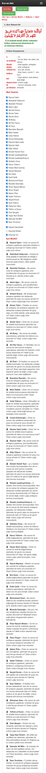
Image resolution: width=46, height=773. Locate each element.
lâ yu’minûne (11, 86)
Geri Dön (7, 9)
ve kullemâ (11, 60)
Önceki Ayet (22, 9)
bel (7, 78)
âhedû (9, 64)
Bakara (29, 17)
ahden (9, 67)
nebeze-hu (11, 69)
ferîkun (9, 73)
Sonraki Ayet (9, 13)
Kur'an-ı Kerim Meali (12, 17)
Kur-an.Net (8, 3)
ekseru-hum (11, 82)
